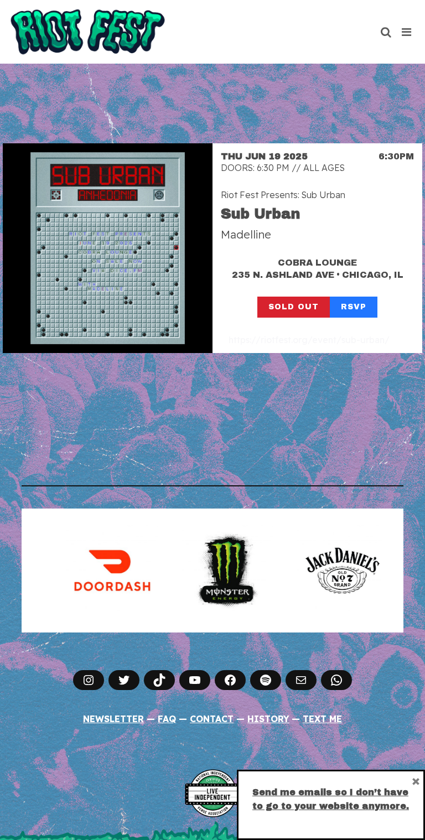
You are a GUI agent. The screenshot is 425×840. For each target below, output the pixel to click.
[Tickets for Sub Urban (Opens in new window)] (107, 248)
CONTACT (212, 718)
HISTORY (268, 718)
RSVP (353, 307)
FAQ (167, 718)
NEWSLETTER (113, 718)
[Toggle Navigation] (407, 32)
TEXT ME (322, 718)
